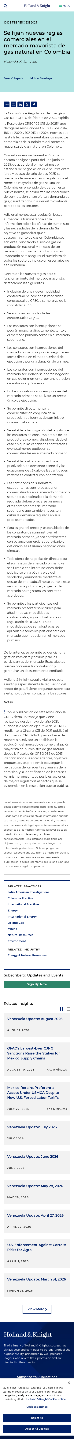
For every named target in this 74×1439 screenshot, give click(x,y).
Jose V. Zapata (14, 78)
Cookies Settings (37, 1406)
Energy (13, 910)
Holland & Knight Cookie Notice (46, 1399)
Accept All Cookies (36, 1428)
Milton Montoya (41, 78)
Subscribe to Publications (37, 1377)
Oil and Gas (16, 922)
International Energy (22, 916)
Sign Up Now (37, 984)
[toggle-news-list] (68, 1009)
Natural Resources (20, 935)
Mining (12, 929)
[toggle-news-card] (61, 1009)
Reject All (37, 1417)
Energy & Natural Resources (27, 955)
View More (36, 1309)
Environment (17, 941)
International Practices (23, 904)
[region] (37, 1407)
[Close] (69, 1382)
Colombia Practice (20, 898)
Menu (66, 5)
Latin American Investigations (28, 892)
